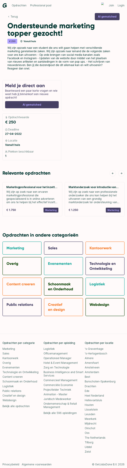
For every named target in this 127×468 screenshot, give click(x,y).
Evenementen (11, 367)
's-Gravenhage (94, 348)
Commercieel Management (60, 380)
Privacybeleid (10, 464)
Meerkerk (90, 418)
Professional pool (40, 5)
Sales (5, 353)
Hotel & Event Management (61, 362)
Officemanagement (56, 353)
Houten (89, 404)
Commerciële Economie (58, 385)
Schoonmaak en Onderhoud (19, 381)
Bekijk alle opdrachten (16, 406)
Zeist (88, 451)
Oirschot (90, 428)
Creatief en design (13, 395)
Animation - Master (55, 394)
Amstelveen (92, 367)
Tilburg (89, 442)
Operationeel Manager (57, 358)
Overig (6, 362)
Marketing (8, 348)
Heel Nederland (94, 395)
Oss (87, 432)
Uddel (88, 447)
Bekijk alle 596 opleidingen (60, 413)
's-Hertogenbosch (96, 353)
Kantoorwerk (10, 358)
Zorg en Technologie (56, 367)
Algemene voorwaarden (37, 464)
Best (87, 376)
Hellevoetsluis (93, 400)
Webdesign (9, 400)
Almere (89, 358)
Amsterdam (92, 372)
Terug (14, 16)
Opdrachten (19, 5)
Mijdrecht (90, 423)
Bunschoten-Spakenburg (100, 381)
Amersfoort (92, 362)
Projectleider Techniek (57, 389)
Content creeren (12, 376)
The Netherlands (95, 437)
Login (121, 5)
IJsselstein (91, 409)
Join (111, 5)
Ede (87, 391)
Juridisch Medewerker (57, 399)
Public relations (11, 391)
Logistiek (8, 386)
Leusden (90, 414)
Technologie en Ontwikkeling (20, 372)
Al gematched (107, 16)
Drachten (90, 386)
